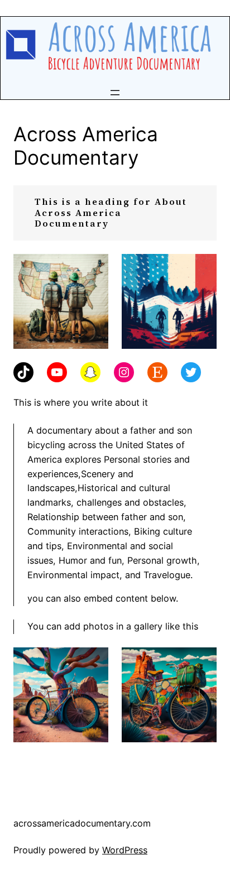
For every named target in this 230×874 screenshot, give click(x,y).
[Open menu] (115, 92)
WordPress (124, 850)
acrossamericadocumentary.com (82, 823)
